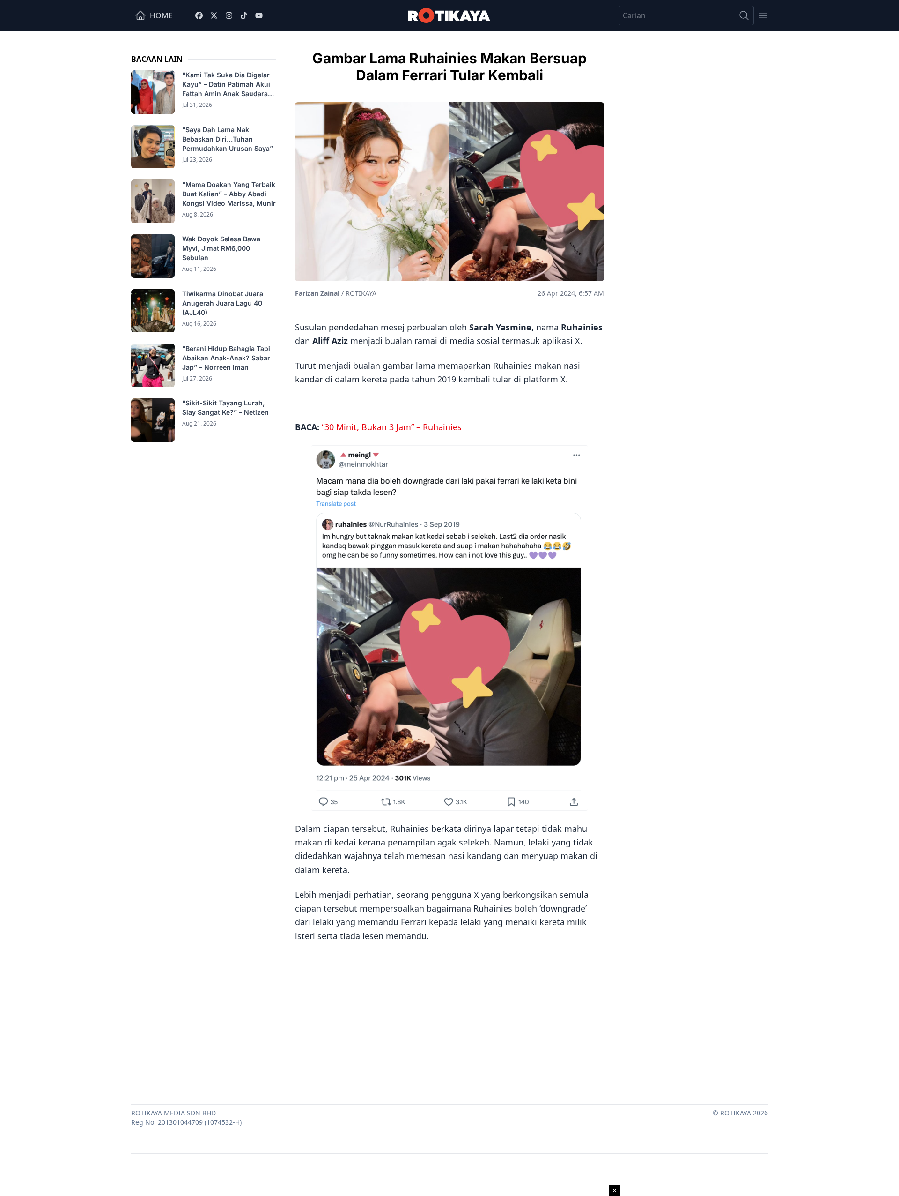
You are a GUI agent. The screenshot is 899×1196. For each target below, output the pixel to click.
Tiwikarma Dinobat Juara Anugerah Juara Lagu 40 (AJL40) (222, 303)
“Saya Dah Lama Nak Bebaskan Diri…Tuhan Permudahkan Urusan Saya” (228, 139)
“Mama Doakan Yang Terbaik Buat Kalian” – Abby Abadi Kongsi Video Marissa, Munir (229, 193)
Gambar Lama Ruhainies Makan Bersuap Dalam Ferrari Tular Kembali (449, 66)
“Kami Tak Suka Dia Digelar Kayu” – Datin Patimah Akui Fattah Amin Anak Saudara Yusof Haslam (226, 84)
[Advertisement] (449, 1019)
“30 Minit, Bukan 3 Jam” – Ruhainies (392, 427)
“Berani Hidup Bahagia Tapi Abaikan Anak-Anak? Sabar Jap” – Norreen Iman (226, 357)
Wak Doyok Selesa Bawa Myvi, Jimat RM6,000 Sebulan (221, 248)
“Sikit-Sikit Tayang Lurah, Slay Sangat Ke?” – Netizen (226, 407)
